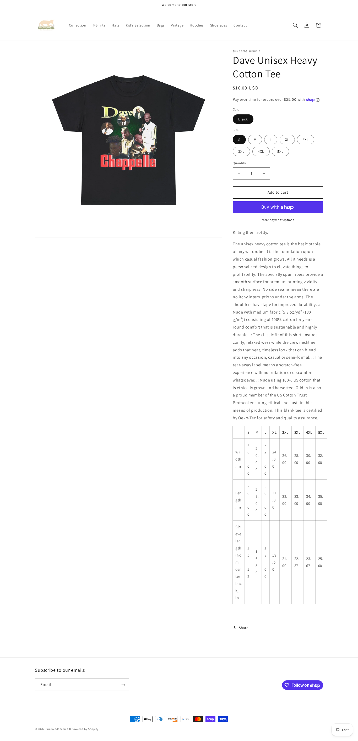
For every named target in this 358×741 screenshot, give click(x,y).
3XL (241, 151)
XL (287, 139)
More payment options (278, 220)
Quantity (239, 163)
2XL (305, 139)
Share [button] (243, 627)
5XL (280, 151)
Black (243, 119)
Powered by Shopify (85, 729)
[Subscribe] (123, 685)
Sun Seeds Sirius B (58, 729)
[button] (295, 25)
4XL (261, 151)
